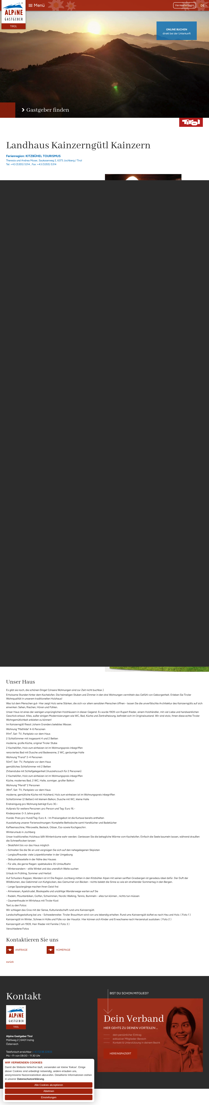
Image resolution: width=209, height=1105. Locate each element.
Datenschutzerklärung (30, 1079)
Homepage (63, 949)
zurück (10, 961)
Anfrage (21, 949)
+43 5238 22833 (42, 1051)
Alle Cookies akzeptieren (48, 1085)
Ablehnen (48, 1091)
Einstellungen (48, 1097)
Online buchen (176, 29)
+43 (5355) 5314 (20, 164)
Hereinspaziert (120, 1053)
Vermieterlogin (184, 5)
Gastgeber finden (47, 110)
